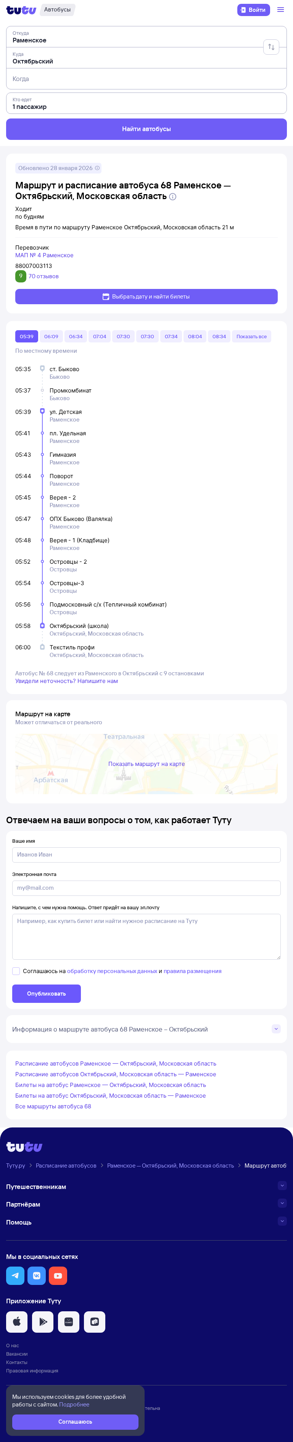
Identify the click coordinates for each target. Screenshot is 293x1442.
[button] (15, 1276)
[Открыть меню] (281, 10)
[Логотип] (21, 10)
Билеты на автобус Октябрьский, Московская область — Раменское (110, 1095)
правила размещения (193, 971)
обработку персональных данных (112, 971)
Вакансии (16, 1354)
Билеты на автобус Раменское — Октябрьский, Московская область (110, 1084)
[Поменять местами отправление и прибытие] (271, 47)
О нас (12, 1345)
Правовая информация (32, 1370)
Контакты (16, 1362)
